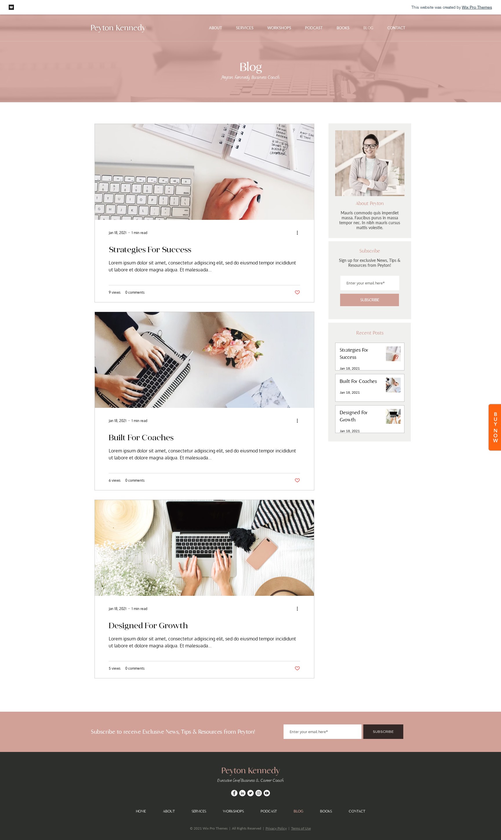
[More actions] (299, 232)
